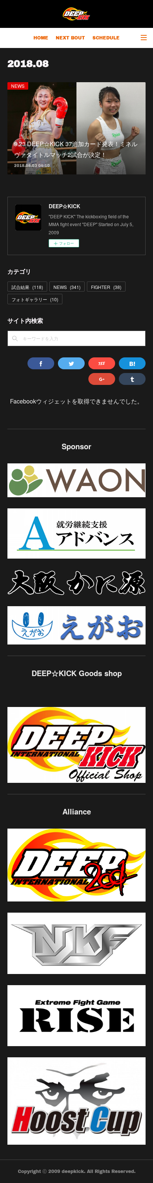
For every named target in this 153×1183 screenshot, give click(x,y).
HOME (40, 38)
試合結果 (27, 287)
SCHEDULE (106, 38)
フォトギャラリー (35, 299)
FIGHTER (106, 287)
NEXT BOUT (70, 38)
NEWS (18, 86)
